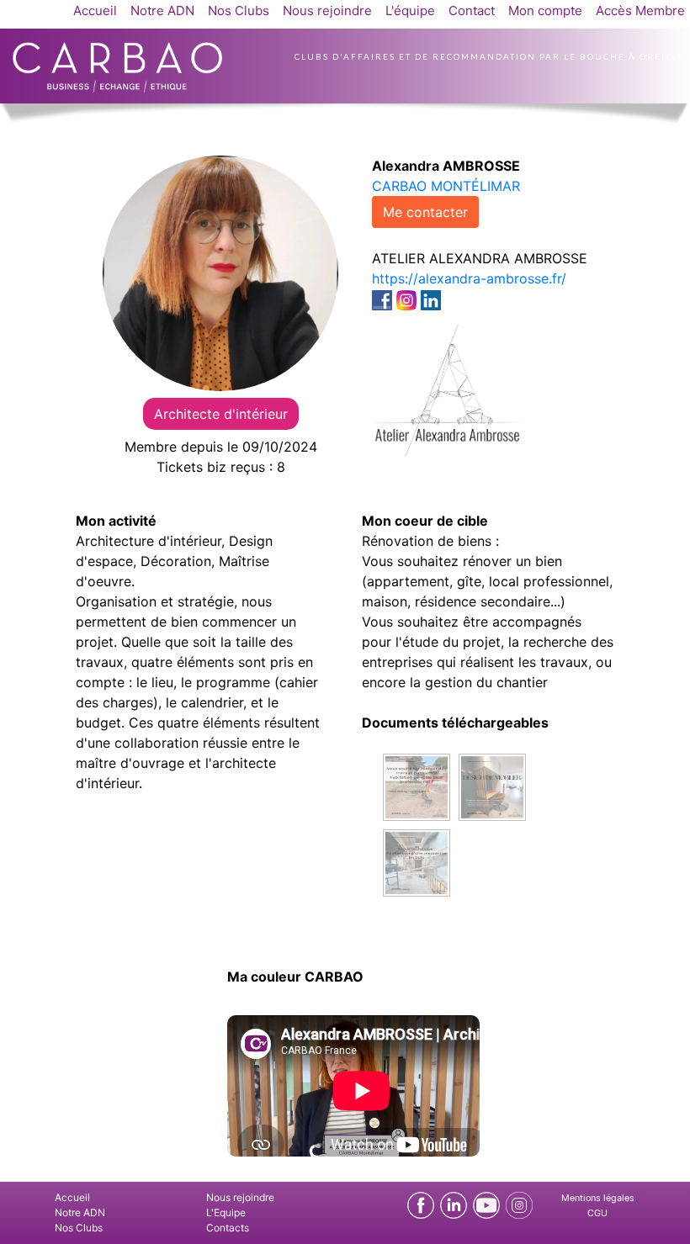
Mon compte (545, 11)
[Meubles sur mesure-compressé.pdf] (492, 785)
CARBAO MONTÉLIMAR (446, 185)
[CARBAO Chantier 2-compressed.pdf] (416, 785)
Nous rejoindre (327, 11)
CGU (597, 1213)
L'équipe (410, 11)
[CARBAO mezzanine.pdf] (416, 861)
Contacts (227, 1227)
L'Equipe (226, 1212)
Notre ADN (162, 11)
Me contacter (425, 212)
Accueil (95, 11)
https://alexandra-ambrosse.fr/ (469, 278)
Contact (471, 11)
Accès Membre (640, 11)
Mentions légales (597, 1198)
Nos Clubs (238, 11)
